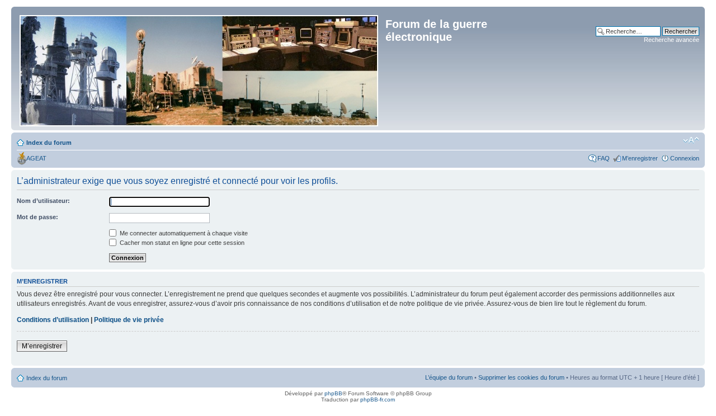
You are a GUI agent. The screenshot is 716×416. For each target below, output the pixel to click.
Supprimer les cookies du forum (521, 377)
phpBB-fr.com (377, 399)
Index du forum (49, 142)
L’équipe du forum (449, 377)
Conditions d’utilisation (53, 320)
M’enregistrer (640, 158)
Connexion (684, 158)
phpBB (333, 393)
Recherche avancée (671, 39)
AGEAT (36, 158)
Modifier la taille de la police (691, 140)
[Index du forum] (199, 68)
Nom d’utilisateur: (43, 200)
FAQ (603, 158)
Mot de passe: (37, 217)
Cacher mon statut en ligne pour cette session (181, 242)
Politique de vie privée (129, 320)
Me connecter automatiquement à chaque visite (183, 233)
